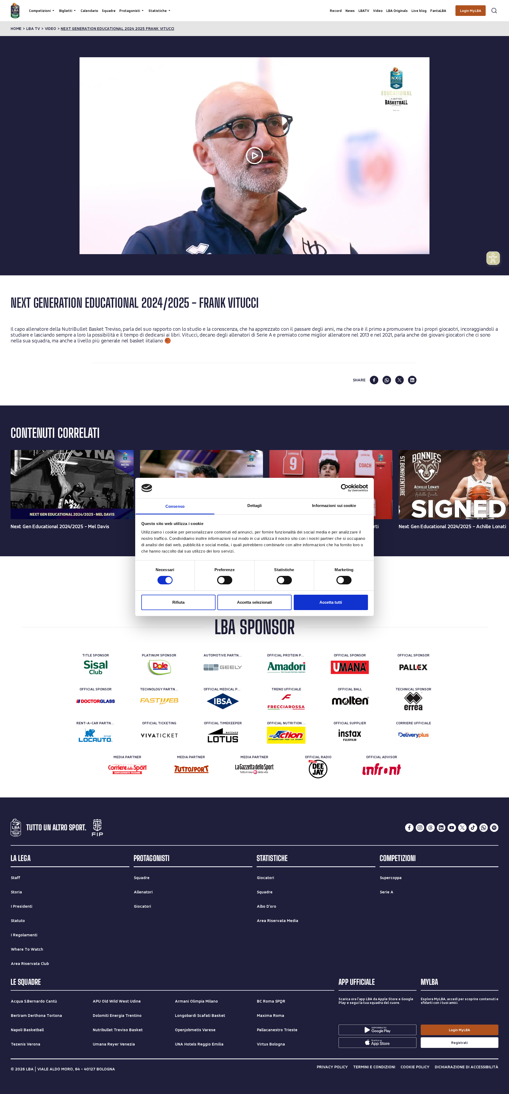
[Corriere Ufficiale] (413, 735)
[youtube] (451, 827)
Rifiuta (178, 602)
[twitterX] (462, 827)
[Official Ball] (350, 701)
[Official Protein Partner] (286, 667)
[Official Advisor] (381, 769)
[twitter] (399, 380)
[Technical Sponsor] (413, 701)
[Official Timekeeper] (223, 735)
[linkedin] (412, 380)
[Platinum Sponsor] (159, 667)
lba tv (33, 29)
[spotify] (494, 827)
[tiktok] (473, 827)
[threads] (430, 827)
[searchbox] (254, 6)
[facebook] (374, 380)
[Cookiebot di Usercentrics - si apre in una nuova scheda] (345, 488)
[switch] (224, 580)
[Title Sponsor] (95, 667)
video (50, 29)
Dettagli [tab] (254, 505)
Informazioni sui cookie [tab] (334, 505)
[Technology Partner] (159, 701)
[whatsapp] (387, 380)
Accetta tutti (330, 602)
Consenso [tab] (175, 506)
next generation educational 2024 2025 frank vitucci (117, 29)
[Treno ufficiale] (286, 701)
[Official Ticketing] (159, 735)
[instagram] (420, 827)
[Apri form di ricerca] (494, 10)
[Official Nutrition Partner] (286, 735)
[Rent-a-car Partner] (95, 735)
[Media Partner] (127, 769)
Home (16, 29)
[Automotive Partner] (223, 667)
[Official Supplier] (350, 735)
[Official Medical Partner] (223, 701)
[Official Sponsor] (350, 667)
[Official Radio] (318, 769)
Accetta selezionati (254, 602)
